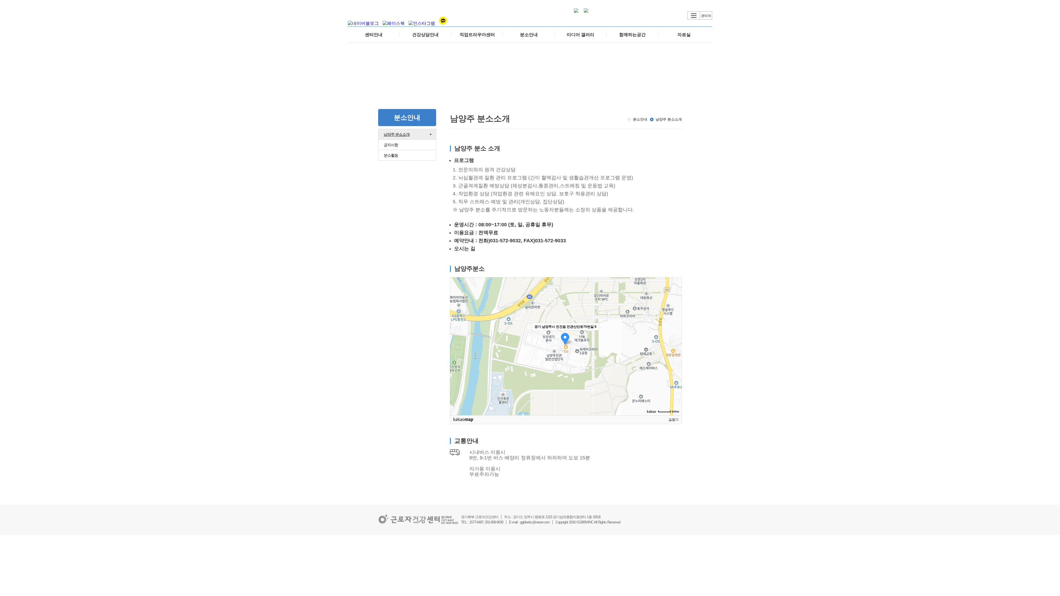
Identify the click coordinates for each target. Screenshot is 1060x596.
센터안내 (374, 34)
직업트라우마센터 (477, 34)
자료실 (684, 34)
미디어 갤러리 (580, 34)
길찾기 (674, 420)
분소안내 (529, 34)
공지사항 (391, 145)
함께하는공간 (632, 34)
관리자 (706, 16)
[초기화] (675, 356)
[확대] (675, 336)
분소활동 (391, 155)
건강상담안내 (425, 34)
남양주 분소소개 (397, 134)
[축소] (675, 345)
